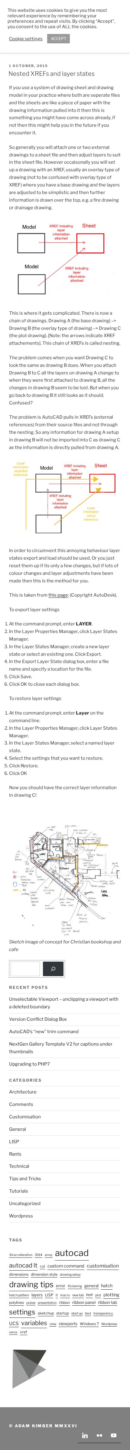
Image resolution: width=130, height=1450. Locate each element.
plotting (111, 1295)
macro (65, 1295)
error (60, 1285)
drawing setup (70, 1275)
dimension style (44, 1274)
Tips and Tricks (25, 1178)
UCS (14, 1323)
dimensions (18, 1274)
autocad (72, 1252)
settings (22, 1312)
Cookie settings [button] (26, 39)
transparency (103, 1313)
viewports (68, 1323)
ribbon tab (107, 1302)
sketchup (46, 1313)
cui (42, 1266)
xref (23, 1332)
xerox (13, 1332)
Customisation (25, 1117)
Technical (19, 1166)
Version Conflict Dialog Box (38, 1019)
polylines (16, 1302)
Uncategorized (25, 1203)
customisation (103, 1266)
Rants (15, 1154)
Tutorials (18, 1191)
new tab (78, 1295)
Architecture (23, 1092)
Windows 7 (89, 1323)
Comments (21, 1104)
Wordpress (21, 1216)
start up (77, 1313)
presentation (47, 1303)
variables (34, 1323)
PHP (89, 1295)
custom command (65, 1266)
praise (30, 1303)
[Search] (53, 969)
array (49, 1255)
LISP (14, 1141)
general (91, 1285)
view (52, 1324)
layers (37, 1294)
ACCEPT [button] (58, 38)
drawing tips (31, 1284)
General (17, 1129)
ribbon (64, 1302)
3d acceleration (20, 1255)
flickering (75, 1286)
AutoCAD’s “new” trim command (44, 1031)
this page (58, 595)
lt (57, 1295)
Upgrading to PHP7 (29, 1064)
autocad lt (23, 1265)
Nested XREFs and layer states (51, 73)
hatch (106, 1285)
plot (98, 1295)
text (88, 1313)
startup (62, 1313)
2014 (38, 1255)
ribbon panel (84, 1302)
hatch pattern (19, 1295)
